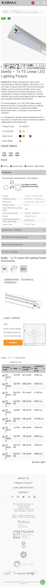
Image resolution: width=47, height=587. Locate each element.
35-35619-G (8, 377)
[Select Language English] (32, 3)
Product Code (6, 368)
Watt (15, 368)
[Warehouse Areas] (10, 154)
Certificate (40, 166)
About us (23, 478)
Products (16, 11)
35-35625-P (8, 447)
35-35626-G (8, 403)
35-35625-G (8, 394)
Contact (23, 492)
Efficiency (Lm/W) (26, 368)
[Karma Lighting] (15, 2)
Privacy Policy (23, 483)
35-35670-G (8, 421)
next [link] (42, 462)
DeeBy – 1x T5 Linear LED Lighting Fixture (21, 12)
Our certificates (23, 488)
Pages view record (13, 358)
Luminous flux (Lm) (38, 368)
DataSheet (30, 166)
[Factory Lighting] (17, 154)
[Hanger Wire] (14, 269)
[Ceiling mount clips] (4, 269)
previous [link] (36, 462)
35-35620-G (8, 386)
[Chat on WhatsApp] (42, 584)
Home (5, 11)
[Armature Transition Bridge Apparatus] (23, 269)
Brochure (5, 166)
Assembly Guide (17, 166)
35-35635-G (8, 412)
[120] (20, 141)
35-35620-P (8, 438)
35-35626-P (8, 456)
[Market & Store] (4, 154)
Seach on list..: (16, 362)
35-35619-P (8, 429)
